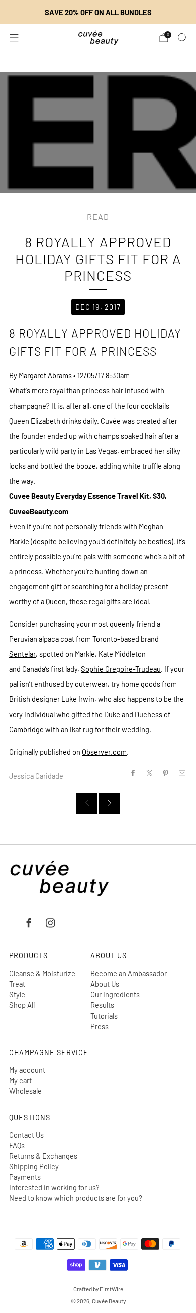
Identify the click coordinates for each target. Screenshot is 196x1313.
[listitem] (98, 12)
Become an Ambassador (128, 973)
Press (99, 1026)
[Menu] (14, 38)
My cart (20, 1080)
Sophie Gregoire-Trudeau (121, 668)
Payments (25, 1176)
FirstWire (111, 1288)
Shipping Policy (34, 1166)
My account (27, 1069)
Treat (17, 983)
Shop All (22, 1004)
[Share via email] (182, 773)
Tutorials (104, 1015)
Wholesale (25, 1090)
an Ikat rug (77, 729)
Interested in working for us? (54, 1187)
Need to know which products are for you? (75, 1197)
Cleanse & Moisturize (42, 973)
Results (102, 1004)
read (98, 216)
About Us (104, 983)
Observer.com (104, 751)
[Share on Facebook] (132, 773)
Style (17, 994)
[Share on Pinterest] (165, 773)
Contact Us (26, 1134)
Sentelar (22, 653)
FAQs (17, 1145)
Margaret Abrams (45, 375)
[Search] (182, 37)
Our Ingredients (115, 994)
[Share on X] (149, 773)
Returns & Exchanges (43, 1155)
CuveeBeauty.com (38, 511)
